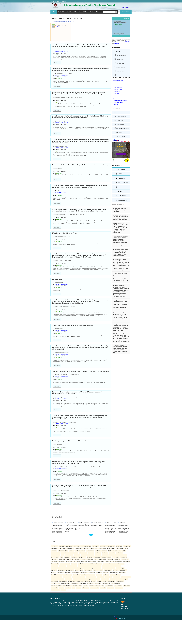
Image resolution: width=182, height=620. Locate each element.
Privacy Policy (116, 93)
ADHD (63, 554)
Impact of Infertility (90, 563)
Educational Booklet (55, 563)
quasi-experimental (90, 550)
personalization (112, 568)
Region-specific (77, 561)
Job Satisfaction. (124, 557)
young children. (95, 546)
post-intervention (74, 552)
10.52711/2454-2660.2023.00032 (61, 75)
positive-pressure (111, 546)
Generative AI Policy (117, 89)
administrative (54, 570)
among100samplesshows (115, 574)
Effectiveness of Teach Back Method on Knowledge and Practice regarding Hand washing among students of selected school (78, 462)
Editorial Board (71, 11)
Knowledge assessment (101, 581)
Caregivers (93, 581)
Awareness (118, 554)
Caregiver (85, 585)
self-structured (84, 554)
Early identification (54, 557)
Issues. (105, 563)
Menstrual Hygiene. (92, 561)
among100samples (67, 576)
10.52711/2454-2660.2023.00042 (61, 330)
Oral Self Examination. (55, 552)
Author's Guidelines (121, 55)
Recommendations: (111, 548)
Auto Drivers (104, 550)
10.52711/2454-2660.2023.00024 (61, 308)
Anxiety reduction (118, 587)
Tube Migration (117, 565)
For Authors (82, 11)
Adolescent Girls (126, 561)
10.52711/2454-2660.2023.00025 (61, 354)
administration (119, 546)
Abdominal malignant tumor (86, 546)
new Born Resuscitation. (80, 550)
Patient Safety (104, 565)
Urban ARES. (104, 568)
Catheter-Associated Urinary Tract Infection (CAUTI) (61, 585)
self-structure (72, 568)
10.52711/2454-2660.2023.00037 (61, 192)
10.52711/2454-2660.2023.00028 (61, 423)
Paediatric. (63, 589)
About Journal (55, 1)
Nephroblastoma (69, 546)
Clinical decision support (98, 570)
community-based (71, 581)
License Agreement (117, 85)
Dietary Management (60, 579)
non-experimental (82, 557)
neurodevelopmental (65, 552)
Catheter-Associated (65, 583)
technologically (61, 570)
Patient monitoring (108, 570)
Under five (88, 576)
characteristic (61, 546)
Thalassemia (87, 581)
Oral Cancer (98, 550)
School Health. (74, 563)
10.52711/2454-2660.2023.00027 (61, 398)
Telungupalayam (62, 559)
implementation (54, 548)
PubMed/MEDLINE (125, 559)
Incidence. (94, 576)
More (91, 11)
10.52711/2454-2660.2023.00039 (61, 238)
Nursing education (123, 570)
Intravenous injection (55, 589)
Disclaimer (115, 104)
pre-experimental (62, 548)
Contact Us (63, 1)
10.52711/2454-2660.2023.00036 (61, 170)
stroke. (61, 557)
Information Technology (106, 557)
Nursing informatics (79, 570)
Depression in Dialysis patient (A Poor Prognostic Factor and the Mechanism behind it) (80, 165)
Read (58, 26)
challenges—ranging (120, 568)
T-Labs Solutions (121, 618)
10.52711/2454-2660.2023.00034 (61, 122)
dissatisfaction (74, 557)
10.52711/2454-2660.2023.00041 (61, 284)
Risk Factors (124, 554)
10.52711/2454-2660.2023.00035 (61, 147)
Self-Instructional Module (63, 550)
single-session (108, 561)
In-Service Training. (69, 554)
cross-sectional (97, 579)
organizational (67, 557)
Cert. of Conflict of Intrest (122, 128)
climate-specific (92, 572)
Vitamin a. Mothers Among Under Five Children (92, 568)
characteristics (91, 552)
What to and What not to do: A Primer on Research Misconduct (72, 325)
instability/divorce (82, 563)
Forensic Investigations (67, 574)
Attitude (123, 550)
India (103, 585)
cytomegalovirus (54, 559)
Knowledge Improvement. (78, 579)
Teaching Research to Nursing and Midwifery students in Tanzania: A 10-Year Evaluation (80, 371)
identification (104, 552)
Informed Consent (117, 84)
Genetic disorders (111, 581)
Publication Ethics (117, 95)
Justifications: (98, 552)
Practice (80, 585)
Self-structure (86, 548)
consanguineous (54, 581)
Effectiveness (54, 550)
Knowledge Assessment (65, 563)
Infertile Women (99, 563)
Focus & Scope (116, 82)
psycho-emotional (75, 572)
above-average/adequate (122, 579)
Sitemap (81, 617)
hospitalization (84, 574)
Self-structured (90, 557)
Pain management (110, 587)
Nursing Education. (109, 585)
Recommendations (113, 572)
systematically (117, 559)
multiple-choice (113, 579)
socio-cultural (110, 559)
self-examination (126, 585)
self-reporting (111, 552)
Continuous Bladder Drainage (94, 585)
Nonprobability (91, 574)
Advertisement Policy (118, 102)
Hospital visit (74, 576)
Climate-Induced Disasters (56, 574)
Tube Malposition (97, 565)
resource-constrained (55, 583)
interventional (61, 561)
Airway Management (82, 565)
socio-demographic (82, 552)
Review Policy (116, 98)
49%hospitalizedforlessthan (56, 576)
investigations (68, 572)
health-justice (99, 572)
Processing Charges (120, 67)
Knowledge (72, 550)
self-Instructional (79, 548)
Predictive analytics (88, 570)
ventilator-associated (112, 563)
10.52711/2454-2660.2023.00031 (61, 492)
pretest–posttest (101, 561)
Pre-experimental (65, 568)
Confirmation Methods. (55, 568)
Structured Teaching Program (87, 559)
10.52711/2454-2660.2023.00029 (61, 445)
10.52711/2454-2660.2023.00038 (61, 216)
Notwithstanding (54, 565)
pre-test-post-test (70, 548)
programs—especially (116, 583)
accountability (106, 572)
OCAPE (109, 550)
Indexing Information (121, 71)
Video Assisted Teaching (126, 576)
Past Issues (61, 11)
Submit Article (125, 11)
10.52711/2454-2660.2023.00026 (61, 376)
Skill (119, 550)
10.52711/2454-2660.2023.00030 (61, 468)
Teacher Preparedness (55, 554)
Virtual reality (103, 587)
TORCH (96, 559)
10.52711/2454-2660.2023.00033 (61, 98)
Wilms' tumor (76, 546)
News (97, 11)
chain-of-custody (84, 572)
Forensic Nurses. (77, 574)
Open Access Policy (117, 87)
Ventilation (111, 565)
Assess (126, 548)
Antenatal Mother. (102, 559)
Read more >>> (127, 41)
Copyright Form (120, 63)
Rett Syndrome (57, 279)
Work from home (116, 557)
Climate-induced (60, 572)
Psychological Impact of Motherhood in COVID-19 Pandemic (71, 441)
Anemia (52, 579)
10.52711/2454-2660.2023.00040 (61, 262)
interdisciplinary (121, 563)
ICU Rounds (90, 565)
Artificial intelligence (70, 570)
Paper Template (119, 59)
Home (53, 11)
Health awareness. (120, 581)
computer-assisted (119, 548)
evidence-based (103, 546)
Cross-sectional (54, 561)
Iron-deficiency (100, 576)
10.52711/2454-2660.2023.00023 (61, 51)
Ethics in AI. (53, 572)
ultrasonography (62, 565)
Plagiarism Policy (117, 91)
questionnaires (119, 552)
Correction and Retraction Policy (120, 100)
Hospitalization (81, 576)
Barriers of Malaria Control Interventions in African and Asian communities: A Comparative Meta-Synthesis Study (77, 392)
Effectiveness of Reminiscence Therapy (65, 233)
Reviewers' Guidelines (118, 96)
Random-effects (69, 561)
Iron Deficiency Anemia (117, 561)
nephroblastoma (54, 546)
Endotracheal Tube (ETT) (72, 565)
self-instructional (127, 546)
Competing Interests (118, 80)
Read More (56, 62)
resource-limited (80, 581)
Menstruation (84, 561)
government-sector (63, 581)
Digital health (115, 570)
